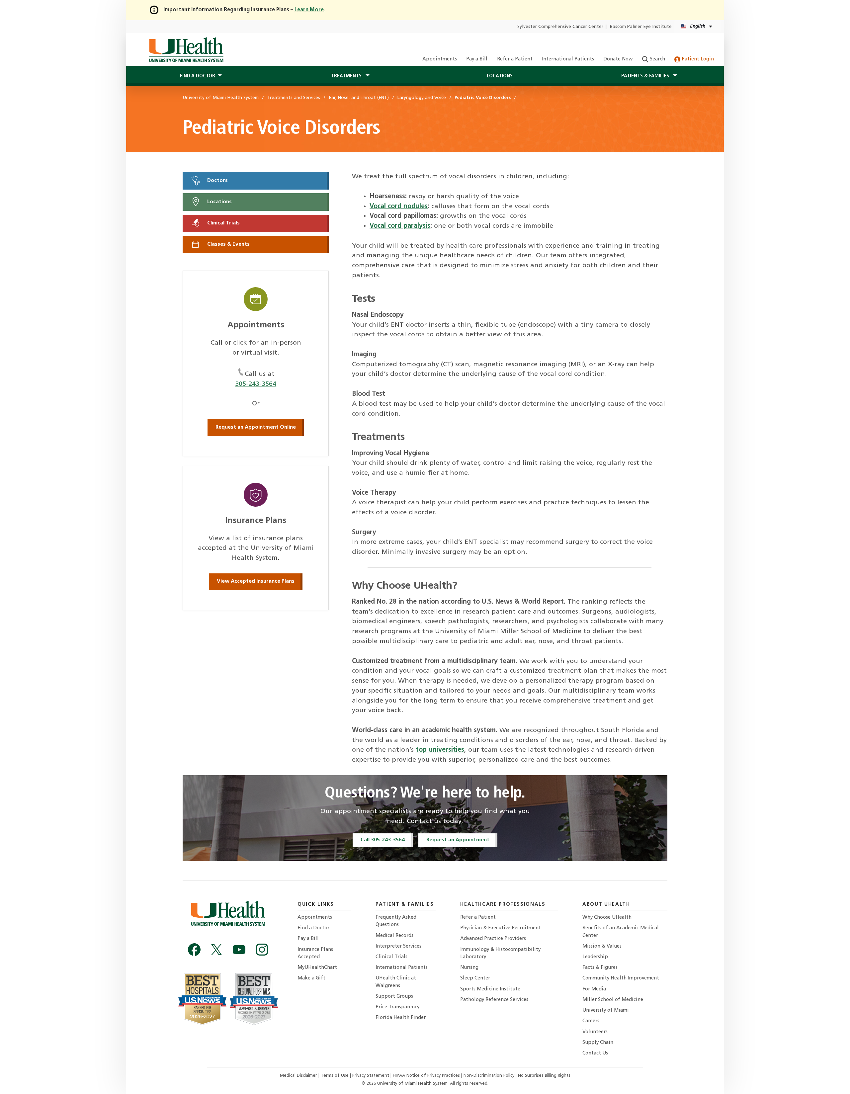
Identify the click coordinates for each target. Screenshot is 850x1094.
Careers (590, 1021)
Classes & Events (228, 244)
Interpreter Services (398, 946)
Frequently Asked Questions (396, 921)
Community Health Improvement (620, 978)
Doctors (217, 180)
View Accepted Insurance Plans (256, 581)
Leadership (595, 957)
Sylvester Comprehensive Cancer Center (560, 27)
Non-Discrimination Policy (489, 1075)
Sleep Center (475, 978)
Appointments (439, 59)
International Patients (568, 59)
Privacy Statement (371, 1075)
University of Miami (605, 1010)
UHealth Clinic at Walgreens (396, 982)
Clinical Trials (223, 223)
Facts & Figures (600, 967)
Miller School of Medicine (612, 999)
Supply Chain (597, 1042)
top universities (440, 750)
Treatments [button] (347, 76)
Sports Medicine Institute (490, 989)
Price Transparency (397, 1007)
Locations (500, 76)
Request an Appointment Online (255, 427)
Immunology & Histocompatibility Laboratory (500, 953)
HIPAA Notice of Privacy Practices (426, 1075)
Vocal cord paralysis (400, 226)
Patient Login (697, 59)
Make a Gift (311, 978)
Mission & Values (602, 946)
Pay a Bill (476, 59)
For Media (594, 989)
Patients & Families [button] (645, 76)
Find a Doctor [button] (197, 76)
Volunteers (595, 1032)
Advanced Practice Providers (493, 938)
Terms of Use (335, 1075)
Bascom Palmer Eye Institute (641, 27)
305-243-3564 (255, 384)
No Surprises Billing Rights (544, 1075)
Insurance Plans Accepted (315, 953)
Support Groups (394, 996)
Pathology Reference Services (494, 999)
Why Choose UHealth (607, 917)
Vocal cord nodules (399, 206)
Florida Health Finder (401, 1017)
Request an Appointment (457, 840)
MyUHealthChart (317, 967)
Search (656, 59)
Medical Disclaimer (299, 1075)
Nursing (469, 967)
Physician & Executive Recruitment (500, 928)
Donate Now (618, 59)
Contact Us (595, 1053)
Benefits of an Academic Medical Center (620, 932)
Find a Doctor (313, 928)
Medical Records (394, 935)
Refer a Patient (515, 59)
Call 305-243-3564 (383, 840)
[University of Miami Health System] (186, 49)
